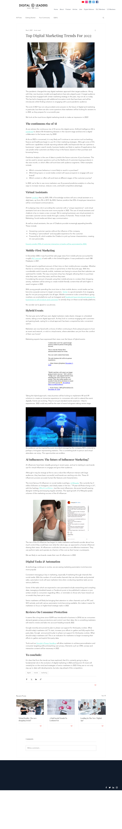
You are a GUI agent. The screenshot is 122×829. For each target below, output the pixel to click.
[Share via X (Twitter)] (31, 679)
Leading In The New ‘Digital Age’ (91, 719)
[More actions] (95, 30)
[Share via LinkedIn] (36, 679)
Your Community (44, 18)
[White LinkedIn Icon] (113, 787)
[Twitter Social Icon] (93, 2)
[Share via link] (41, 679)
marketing (44, 673)
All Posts (19, 18)
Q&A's (56, 18)
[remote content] (61, 353)
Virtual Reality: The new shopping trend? (28, 719)
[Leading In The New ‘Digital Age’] (92, 707)
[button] (103, 17)
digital (29, 673)
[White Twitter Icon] (110, 787)
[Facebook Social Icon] (97, 2)
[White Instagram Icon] (117, 787)
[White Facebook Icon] (106, 787)
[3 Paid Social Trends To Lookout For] (61, 707)
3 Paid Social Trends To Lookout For (58, 719)
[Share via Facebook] (27, 679)
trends (36, 673)
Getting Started (30, 18)
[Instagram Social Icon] (86, 2)
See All (104, 696)
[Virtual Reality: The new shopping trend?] (30, 707)
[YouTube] (83, 2)
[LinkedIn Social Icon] (90, 2)
